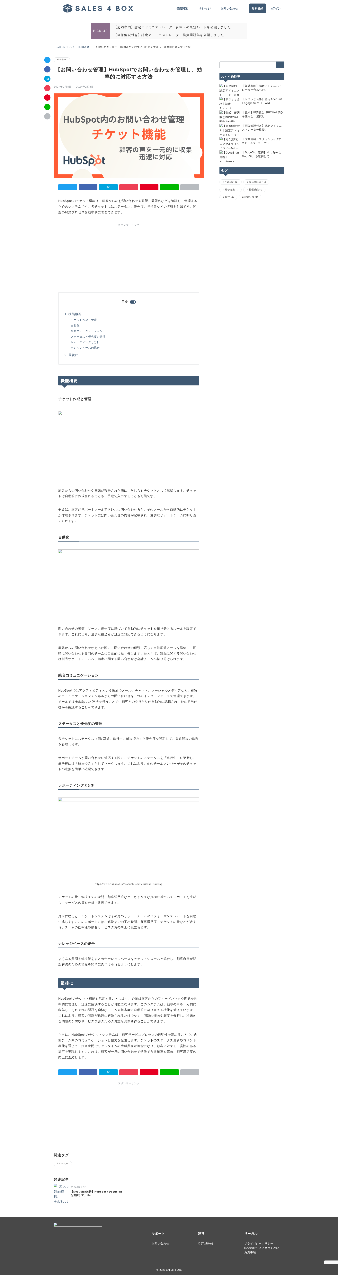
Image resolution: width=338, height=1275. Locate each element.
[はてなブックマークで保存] (47, 79)
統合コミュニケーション (87, 331)
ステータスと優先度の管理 (88, 336)
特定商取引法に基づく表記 (261, 1248)
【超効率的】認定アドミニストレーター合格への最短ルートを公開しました (172, 27)
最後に (73, 355)
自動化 (75, 325)
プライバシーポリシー (258, 1243)
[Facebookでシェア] (47, 69)
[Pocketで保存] (47, 88)
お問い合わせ (160, 1243)
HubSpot (62, 59)
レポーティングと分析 (85, 342)
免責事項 (250, 1252)
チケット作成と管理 (84, 319)
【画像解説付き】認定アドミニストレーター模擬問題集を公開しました (169, 35)
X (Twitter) (205, 1243)
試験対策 (251, 197)
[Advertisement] (92, 257)
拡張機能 (255, 189)
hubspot (63, 1163)
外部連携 (231, 189)
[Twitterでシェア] (47, 60)
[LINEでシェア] (47, 107)
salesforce (257, 182)
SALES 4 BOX (174, 1270)
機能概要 (75, 314)
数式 (229, 197)
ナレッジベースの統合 (85, 347)
